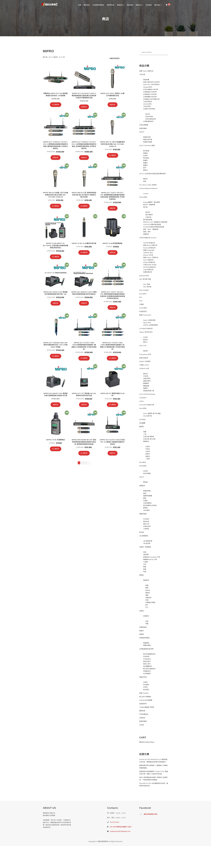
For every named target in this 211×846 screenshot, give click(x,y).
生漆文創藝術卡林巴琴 (150, 89)
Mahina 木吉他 (148, 255)
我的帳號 (149, 5)
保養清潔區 (143, 627)
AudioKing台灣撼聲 (145, 700)
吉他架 (145, 155)
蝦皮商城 (130, 5)
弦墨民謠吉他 (147, 272)
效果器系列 (147, 671)
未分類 (141, 725)
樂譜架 (145, 160)
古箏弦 (147, 446)
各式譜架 (146, 684)
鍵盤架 (145, 165)
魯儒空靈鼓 (143, 721)
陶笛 (144, 567)
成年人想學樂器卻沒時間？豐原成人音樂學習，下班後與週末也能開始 (153, 779)
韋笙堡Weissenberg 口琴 (151, 557)
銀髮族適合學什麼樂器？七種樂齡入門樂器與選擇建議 (153, 767)
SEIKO (141, 477)
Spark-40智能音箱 (149, 320)
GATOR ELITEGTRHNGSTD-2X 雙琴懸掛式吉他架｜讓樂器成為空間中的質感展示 (153, 761)
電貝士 (145, 342)
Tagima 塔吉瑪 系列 (146, 332)
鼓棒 (144, 493)
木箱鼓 (141, 304)
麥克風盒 (146, 151)
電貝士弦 (146, 524)
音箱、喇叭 (147, 232)
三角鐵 (145, 562)
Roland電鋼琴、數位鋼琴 (151, 202)
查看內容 (84, 107)
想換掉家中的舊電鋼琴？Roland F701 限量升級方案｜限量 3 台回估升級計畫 (153, 773)
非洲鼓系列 (143, 311)
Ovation (145, 193)
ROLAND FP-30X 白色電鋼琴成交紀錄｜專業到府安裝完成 (153, 785)
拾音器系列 (143, 704)
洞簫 (144, 432)
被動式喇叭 (147, 381)
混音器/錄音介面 (148, 391)
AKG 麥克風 (147, 287)
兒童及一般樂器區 (145, 547)
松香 (146, 621)
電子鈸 (147, 212)
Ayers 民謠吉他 (148, 260)
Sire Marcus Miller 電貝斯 (148, 185)
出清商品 (142, 718)
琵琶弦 (147, 456)
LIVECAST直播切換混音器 (152, 224)
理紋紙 (147, 593)
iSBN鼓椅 (146, 510)
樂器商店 (120, 5)
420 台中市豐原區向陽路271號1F (121, 827)
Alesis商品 (142, 408)
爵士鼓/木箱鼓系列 (149, 669)
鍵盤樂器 (146, 386)
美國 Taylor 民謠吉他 (146, 71)
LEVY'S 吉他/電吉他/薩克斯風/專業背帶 (152, 173)
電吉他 (145, 339)
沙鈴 (144, 564)
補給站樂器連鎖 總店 (151, 814)
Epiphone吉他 (144, 275)
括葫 (144, 552)
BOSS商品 (142, 466)
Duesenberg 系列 (145, 354)
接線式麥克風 (147, 139)
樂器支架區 (143, 677)
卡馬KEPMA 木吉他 (149, 265)
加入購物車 (55, 104)
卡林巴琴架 (147, 106)
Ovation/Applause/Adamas (148, 188)
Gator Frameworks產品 (147, 145)
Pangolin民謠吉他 (149, 262)
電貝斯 (145, 351)
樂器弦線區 (143, 514)
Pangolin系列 (147, 87)
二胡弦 (147, 459)
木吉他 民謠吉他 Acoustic (147, 238)
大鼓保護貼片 (147, 503)
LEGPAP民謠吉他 (149, 243)
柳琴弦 (147, 454)
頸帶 (146, 588)
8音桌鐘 (145, 554)
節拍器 (145, 482)
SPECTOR (143, 345)
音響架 (145, 163)
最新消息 (87, 5)
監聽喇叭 (146, 383)
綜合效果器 (147, 473)
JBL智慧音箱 (143, 536)
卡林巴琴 (142, 74)
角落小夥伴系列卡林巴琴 (151, 82)
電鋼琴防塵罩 (147, 496)
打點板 (145, 500)
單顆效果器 (147, 645)
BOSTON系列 (144, 290)
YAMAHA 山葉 (144, 368)
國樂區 (141, 426)
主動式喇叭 (147, 378)
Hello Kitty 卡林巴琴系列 (151, 84)
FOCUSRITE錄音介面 (146, 405)
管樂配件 (146, 580)
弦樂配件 (146, 616)
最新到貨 (142, 711)
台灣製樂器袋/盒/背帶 (146, 649)
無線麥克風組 (147, 142)
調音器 (141, 634)
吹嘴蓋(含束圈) (150, 602)
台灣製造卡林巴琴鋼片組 (151, 99)
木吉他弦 (146, 519)
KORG (141, 401)
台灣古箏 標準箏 (148, 436)
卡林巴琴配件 (147, 101)
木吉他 (145, 337)
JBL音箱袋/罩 (147, 541)
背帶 (144, 181)
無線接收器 (147, 491)
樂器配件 (142, 485)
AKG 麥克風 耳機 (145, 279)
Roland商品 (143, 197)
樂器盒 (145, 153)
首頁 (79, 5)
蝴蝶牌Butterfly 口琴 (150, 559)
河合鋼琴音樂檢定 (98, 5)
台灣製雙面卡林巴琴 (150, 97)
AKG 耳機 (146, 284)
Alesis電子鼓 (147, 416)
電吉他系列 (147, 661)
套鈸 (144, 498)
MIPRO (141, 132)
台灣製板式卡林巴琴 (150, 94)
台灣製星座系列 (148, 121)
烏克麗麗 (142, 423)
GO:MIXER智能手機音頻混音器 (153, 227)
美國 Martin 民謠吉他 (150, 245)
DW (140, 297)
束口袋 (147, 114)
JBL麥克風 (146, 543)
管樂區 (141, 575)
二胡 (144, 434)
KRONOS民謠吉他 (149, 267)
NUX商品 (142, 419)
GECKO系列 (147, 104)
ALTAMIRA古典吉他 (146, 328)
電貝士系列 (147, 664)
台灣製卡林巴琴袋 (149, 109)
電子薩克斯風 (147, 219)
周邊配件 (146, 234)
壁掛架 (145, 179)
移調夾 (141, 631)
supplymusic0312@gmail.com (120, 831)
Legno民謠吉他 (148, 269)
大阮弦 (147, 451)
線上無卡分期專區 (145, 696)
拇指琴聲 (146, 80)
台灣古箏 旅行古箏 (149, 439)
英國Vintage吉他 (148, 250)
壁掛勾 (145, 170)
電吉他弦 (146, 521)
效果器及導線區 (144, 638)
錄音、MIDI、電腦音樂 (150, 229)
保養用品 (148, 597)
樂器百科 (139, 5)
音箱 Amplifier (144, 693)
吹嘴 (146, 600)
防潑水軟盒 (149, 116)
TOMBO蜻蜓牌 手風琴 (146, 707)
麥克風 (141, 532)
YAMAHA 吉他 (148, 252)
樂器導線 (146, 643)
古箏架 (145, 682)
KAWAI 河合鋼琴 (145, 361)
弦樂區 (141, 611)
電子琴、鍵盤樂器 (149, 205)
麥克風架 (146, 158)
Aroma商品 (143, 308)
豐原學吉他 (110, 5)
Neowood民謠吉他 (149, 248)
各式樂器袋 (147, 673)
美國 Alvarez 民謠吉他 (150, 257)
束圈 (146, 585)
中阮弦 (147, 449)
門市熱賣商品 (143, 714)
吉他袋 (145, 471)
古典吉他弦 (147, 526)
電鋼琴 (145, 388)
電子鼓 (145, 207)
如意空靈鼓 (143, 128)
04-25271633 (114, 822)
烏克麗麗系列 (147, 666)
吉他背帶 (146, 656)
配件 (144, 168)
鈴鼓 (144, 571)
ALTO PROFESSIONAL (147, 394)
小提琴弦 (146, 529)
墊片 (146, 605)
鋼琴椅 (145, 508)
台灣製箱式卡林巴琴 (150, 92)
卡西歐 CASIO (144, 365)
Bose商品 (142, 462)
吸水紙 (147, 590)
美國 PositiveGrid (145, 315)
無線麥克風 (147, 137)
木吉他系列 (147, 659)
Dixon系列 (142, 294)
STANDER (142, 398)
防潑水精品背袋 (150, 119)
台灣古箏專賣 (143, 125)
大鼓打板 (148, 217)
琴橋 (146, 624)
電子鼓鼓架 (149, 215)
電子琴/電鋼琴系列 (149, 654)
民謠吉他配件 (143, 358)
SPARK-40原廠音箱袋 (150, 325)
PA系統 (145, 376)
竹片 (146, 607)
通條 (146, 595)
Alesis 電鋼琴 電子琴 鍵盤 (152, 413)
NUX (141, 301)
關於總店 (157, 5)
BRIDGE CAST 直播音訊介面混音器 (155, 222)
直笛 (144, 569)
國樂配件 (146, 441)
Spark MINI (147, 322)
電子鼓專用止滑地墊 (150, 505)
